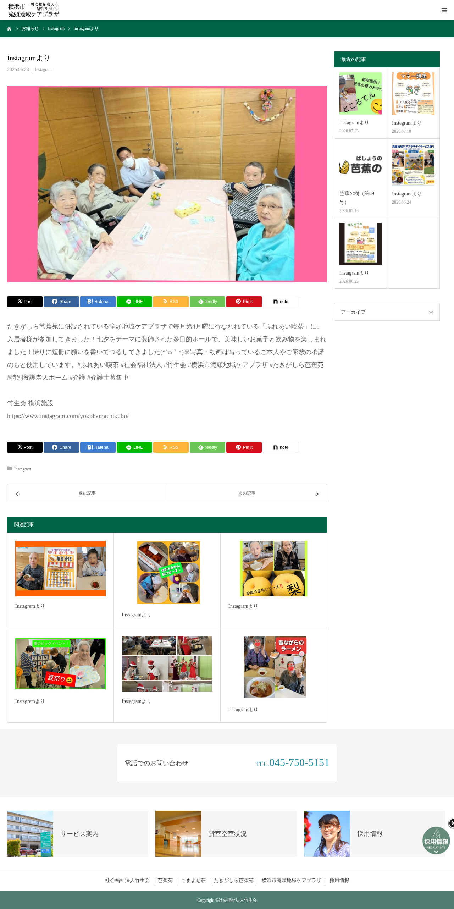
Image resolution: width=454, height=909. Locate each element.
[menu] (444, 10)
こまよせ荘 (193, 880)
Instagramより (30, 606)
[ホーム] (9, 28)
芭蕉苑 (165, 880)
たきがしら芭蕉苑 (234, 880)
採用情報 (339, 880)
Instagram (43, 69)
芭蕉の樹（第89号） (356, 198)
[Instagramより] (60, 568)
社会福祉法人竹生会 (127, 880)
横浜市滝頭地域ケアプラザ (291, 880)
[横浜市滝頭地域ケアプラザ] (33, 10)
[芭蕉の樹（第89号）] (360, 164)
